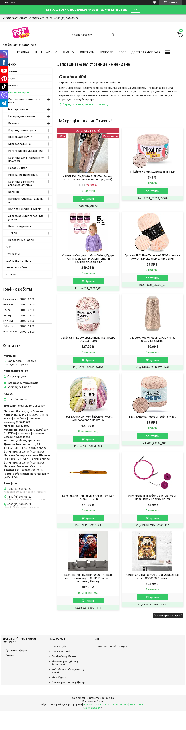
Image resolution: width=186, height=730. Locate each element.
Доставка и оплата (145, 52)
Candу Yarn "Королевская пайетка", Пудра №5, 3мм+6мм (88, 339)
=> (135, 9)
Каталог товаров (17, 92)
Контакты (86, 52)
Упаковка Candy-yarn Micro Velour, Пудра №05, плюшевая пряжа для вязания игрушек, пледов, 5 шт (88, 258)
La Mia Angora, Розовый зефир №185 (152, 416)
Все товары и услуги (167, 615)
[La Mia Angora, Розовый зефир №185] (152, 393)
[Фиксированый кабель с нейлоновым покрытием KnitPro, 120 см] (152, 472)
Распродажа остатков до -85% (24, 101)
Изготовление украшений (25, 150)
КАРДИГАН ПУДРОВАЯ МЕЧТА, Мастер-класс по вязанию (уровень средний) (88, 178)
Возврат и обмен (17, 267)
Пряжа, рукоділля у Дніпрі (68, 682)
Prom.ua (109, 698)
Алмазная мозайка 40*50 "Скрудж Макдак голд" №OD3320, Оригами (152, 576)
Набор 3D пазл (17, 167)
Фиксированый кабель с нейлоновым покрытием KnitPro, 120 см (152, 497)
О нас (66, 51)
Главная (23, 52)
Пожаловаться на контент (97, 704)
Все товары (43, 51)
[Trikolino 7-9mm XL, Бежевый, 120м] (152, 148)
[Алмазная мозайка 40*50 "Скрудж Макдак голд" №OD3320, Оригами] (152, 551)
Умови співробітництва (113, 646)
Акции (10, 78)
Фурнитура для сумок (22, 130)
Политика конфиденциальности (130, 704)
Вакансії (10, 655)
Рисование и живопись (23, 174)
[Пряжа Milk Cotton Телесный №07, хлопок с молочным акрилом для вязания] (152, 232)
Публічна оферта (16, 650)
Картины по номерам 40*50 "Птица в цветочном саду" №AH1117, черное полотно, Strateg (88, 578)
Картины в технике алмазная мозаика (21, 183)
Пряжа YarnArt (61, 651)
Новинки (12, 85)
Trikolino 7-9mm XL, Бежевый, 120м (152, 171)
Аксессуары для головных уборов (25, 217)
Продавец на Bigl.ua (93, 701)
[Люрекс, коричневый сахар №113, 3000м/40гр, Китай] (152, 314)
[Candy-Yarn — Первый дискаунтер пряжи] (21, 32)
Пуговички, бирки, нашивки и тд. (26, 200)
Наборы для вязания (21, 116)
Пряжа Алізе (60, 646)
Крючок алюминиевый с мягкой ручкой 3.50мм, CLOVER (88, 497)
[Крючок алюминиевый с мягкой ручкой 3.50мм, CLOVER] (88, 472)
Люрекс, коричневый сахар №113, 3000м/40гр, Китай (152, 339)
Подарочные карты (21, 239)
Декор (12, 232)
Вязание (13, 123)
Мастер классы (18, 109)
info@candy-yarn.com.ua (22, 382)
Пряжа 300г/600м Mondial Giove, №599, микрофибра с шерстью (88, 418)
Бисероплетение (19, 143)
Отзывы (11, 274)
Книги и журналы (19, 226)
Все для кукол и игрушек (24, 208)
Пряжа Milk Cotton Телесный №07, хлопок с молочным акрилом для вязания (152, 257)
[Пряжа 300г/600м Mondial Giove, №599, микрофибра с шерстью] (88, 393)
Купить (90, 198)
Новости (106, 52)
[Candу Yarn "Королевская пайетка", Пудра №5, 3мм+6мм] (88, 314)
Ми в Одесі (59, 677)
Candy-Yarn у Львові (64, 656)
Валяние (13, 191)
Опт (8, 246)
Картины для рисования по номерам (26, 159)
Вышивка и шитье (20, 136)
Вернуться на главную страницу (85, 104)
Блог (122, 52)
